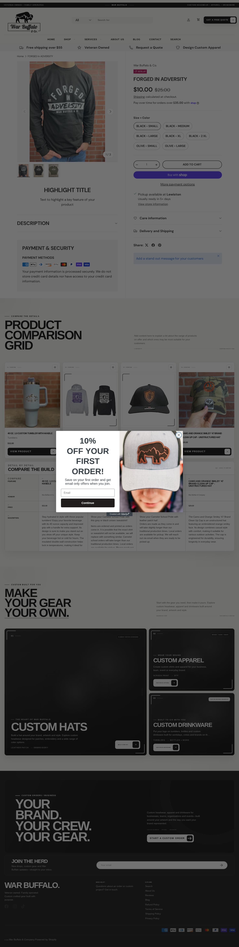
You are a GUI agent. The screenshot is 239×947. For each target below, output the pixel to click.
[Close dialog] (179, 435)
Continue (87, 503)
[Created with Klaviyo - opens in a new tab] (119, 514)
